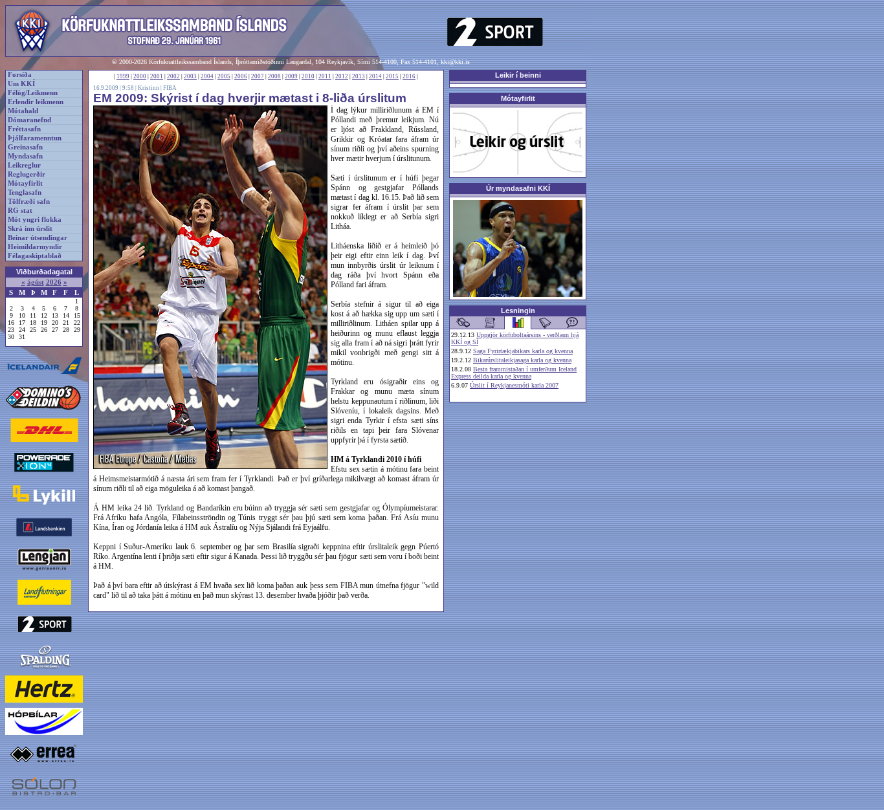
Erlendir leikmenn (35, 101)
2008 (274, 76)
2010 (308, 76)
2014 (375, 76)
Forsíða (20, 74)
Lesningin (518, 310)
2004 (207, 76)
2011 (324, 76)
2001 (156, 76)
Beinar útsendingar (37, 237)
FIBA (170, 88)
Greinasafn (25, 147)
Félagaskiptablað (34, 255)
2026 (53, 282)
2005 (223, 76)
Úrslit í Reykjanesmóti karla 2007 (514, 385)
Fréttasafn (24, 129)
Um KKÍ (21, 83)
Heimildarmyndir (35, 246)
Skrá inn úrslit (30, 228)
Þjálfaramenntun (34, 138)
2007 (257, 76)
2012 (341, 76)
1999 (122, 76)
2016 (409, 76)
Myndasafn (25, 156)
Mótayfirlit (25, 183)
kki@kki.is (455, 61)
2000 (139, 76)
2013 (358, 76)
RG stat (20, 210)
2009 (291, 76)
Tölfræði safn (29, 201)
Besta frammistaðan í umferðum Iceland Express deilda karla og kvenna (514, 373)
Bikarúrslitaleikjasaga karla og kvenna (522, 360)
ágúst (35, 282)
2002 (173, 76)
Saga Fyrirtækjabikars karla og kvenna (523, 351)
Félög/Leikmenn (33, 92)
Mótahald (23, 111)
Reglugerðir (26, 174)
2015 (392, 76)
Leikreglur (24, 165)
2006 (240, 76)
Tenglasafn (24, 192)
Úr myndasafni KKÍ (518, 188)
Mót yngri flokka (34, 219)
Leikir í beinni (518, 75)
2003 (190, 76)
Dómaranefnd (29, 120)
